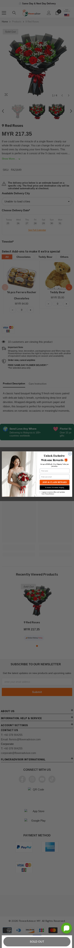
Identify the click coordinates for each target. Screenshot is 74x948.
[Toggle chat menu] (66, 928)
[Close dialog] (69, 453)
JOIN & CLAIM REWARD (54, 482)
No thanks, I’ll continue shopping (54, 487)
